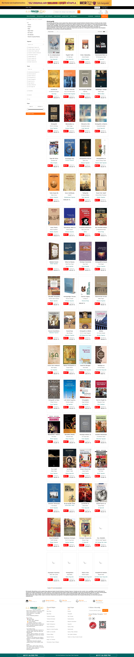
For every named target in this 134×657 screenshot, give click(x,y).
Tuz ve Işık (54, 469)
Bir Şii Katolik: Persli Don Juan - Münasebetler (69, 503)
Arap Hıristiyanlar (54, 538)
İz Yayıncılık (101, 59)
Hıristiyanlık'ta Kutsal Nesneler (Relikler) (101, 262)
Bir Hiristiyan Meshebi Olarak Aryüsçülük (85, 89)
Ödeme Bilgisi (50, 634)
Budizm (29, 26)
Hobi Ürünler (73, 16)
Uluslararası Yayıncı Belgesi (53, 642)
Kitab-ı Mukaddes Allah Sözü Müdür (85, 55)
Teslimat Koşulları (51, 616)
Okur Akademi (101, 404)
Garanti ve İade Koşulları (52, 629)
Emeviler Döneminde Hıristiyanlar (101, 434)
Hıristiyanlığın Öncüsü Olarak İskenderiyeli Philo (70, 296)
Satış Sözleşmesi (51, 626)
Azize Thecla (53, 227)
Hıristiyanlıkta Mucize (85, 158)
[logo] (35, 12)
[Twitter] (93, 618)
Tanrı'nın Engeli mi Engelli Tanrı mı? (101, 400)
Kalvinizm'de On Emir (101, 296)
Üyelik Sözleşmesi (51, 624)
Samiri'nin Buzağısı (85, 365)
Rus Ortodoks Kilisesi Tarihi (101, 227)
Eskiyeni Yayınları (85, 163)
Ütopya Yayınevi (54, 542)
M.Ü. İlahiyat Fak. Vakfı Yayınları (85, 335)
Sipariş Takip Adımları (73, 632)
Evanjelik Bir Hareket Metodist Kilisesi (101, 572)
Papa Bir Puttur (54, 158)
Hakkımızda (70, 629)
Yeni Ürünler (70, 616)
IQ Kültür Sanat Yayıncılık (85, 577)
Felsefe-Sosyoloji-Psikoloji (34, 36)
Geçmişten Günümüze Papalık (54, 572)
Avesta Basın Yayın (69, 505)
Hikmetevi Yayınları (101, 438)
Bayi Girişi (49, 611)
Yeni (29, 99)
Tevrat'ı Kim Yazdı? (101, 193)
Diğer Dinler (30, 30)
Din (36, 19)
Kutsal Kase (69, 331)
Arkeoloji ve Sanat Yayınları (85, 93)
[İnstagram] (97, 618)
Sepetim (70, 624)
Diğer (29, 28)
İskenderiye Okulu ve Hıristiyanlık (69, 227)
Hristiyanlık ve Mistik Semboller (85, 331)
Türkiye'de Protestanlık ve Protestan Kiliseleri (85, 193)
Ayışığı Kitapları (70, 370)
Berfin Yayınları (54, 438)
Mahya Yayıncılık (70, 473)
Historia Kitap (85, 300)
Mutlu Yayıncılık (69, 577)
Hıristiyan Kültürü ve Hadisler (85, 434)
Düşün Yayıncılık (70, 438)
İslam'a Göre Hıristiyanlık (85, 572)
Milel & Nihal (101, 93)
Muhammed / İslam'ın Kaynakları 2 (54, 434)
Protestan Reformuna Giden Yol (85, 227)
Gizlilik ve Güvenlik (51, 632)
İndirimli (30, 95)
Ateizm (29, 24)
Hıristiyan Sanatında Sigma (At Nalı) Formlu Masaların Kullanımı (85, 262)
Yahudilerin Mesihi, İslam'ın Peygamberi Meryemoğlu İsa (69, 434)
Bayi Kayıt (49, 614)
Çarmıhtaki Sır (85, 503)
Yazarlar (90, 16)
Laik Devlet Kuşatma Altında (69, 400)
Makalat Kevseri (54, 262)
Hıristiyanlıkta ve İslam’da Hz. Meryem (101, 158)
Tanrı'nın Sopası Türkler (85, 296)
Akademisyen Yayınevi (69, 197)
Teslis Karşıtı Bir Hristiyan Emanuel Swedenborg (54, 193)
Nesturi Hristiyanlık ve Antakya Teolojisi (70, 365)
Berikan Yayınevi (101, 335)
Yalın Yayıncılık (85, 197)
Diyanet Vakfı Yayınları (69, 93)
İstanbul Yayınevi (69, 128)
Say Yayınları (70, 404)
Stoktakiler (30, 90)
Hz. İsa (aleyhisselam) (54, 55)
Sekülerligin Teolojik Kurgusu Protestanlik (101, 89)
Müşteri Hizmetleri (72, 621)
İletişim (69, 611)
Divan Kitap (101, 231)
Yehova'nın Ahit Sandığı (85, 124)
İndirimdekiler (71, 619)
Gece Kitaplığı (85, 266)
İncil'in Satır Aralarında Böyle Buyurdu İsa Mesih (54, 365)
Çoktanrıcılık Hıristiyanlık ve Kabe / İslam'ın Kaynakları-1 (101, 469)
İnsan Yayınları (54, 128)
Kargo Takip (28, 7)
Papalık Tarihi (69, 55)
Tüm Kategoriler (31, 16)
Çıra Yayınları (54, 370)
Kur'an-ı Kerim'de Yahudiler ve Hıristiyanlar (69, 89)
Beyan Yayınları (54, 300)
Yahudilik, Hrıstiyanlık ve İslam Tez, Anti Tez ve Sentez (54, 296)
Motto (85, 231)
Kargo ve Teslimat (51, 639)
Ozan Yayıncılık (69, 59)
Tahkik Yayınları (54, 263)
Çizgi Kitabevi (85, 473)
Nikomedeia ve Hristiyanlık (70, 124)
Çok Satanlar (48, 16)
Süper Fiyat (104, 16)
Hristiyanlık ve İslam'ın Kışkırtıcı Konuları (101, 124)
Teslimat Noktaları (51, 619)
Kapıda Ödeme (50, 637)
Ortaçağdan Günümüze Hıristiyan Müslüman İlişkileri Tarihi (85, 400)
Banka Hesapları (50, 621)
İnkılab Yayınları (85, 59)
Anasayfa (29, 19)
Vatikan (101, 331)
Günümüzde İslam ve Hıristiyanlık (101, 55)
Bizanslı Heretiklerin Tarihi (54, 331)
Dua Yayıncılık (54, 59)
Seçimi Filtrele (30, 113)
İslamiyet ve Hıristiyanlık (101, 365)
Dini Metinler (31, 34)
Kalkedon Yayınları (54, 332)
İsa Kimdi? (69, 469)
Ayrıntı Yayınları (54, 508)
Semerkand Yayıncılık (101, 370)
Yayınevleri (97, 16)
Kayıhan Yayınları (69, 542)
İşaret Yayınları (69, 266)
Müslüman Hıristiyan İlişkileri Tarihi (69, 538)
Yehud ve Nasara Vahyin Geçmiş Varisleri (69, 262)
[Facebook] (90, 618)
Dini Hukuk (30, 32)
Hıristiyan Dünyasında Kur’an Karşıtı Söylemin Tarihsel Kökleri (85, 538)
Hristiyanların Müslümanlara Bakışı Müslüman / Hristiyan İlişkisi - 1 (69, 572)
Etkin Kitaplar (54, 163)
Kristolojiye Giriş (69, 158)
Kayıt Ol (105, 610)
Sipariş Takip (71, 626)
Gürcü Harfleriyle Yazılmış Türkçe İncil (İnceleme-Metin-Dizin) (69, 193)
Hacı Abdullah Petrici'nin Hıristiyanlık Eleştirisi (101, 538)
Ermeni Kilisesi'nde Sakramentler (85, 469)
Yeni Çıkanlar (40, 16)
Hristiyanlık (54, 124)
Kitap (33, 19)
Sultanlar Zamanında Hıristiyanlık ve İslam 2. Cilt (54, 503)
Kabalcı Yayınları (54, 197)
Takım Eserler (57, 16)
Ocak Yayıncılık (85, 128)
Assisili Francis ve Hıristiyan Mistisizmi (101, 503)
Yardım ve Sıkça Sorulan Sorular (75, 637)
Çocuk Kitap (65, 16)
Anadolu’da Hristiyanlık (54, 89)
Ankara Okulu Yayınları (85, 370)
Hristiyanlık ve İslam (54, 400)
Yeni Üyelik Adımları (72, 634)
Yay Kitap (54, 93)
